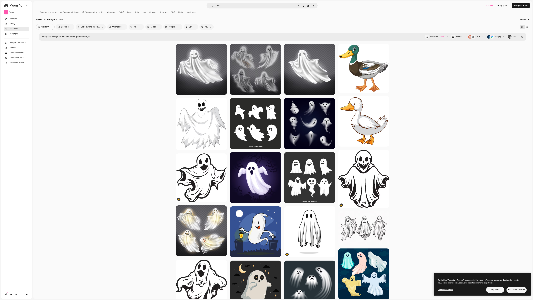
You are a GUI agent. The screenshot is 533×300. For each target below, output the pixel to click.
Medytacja (191, 12)
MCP (478, 37)
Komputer (437, 37)
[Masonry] (522, 27)
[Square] (527, 27)
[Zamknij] (522, 37)
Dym (129, 12)
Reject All (495, 290)
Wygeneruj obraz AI (48, 12)
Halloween (110, 12)
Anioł (137, 12)
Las (144, 12)
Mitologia (153, 12)
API (514, 37)
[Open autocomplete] (210, 6)
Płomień (164, 12)
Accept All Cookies (516, 290)
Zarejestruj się (520, 5)
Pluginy (498, 37)
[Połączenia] (6, 294)
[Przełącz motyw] (16, 294)
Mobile (459, 37)
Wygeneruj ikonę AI (94, 12)
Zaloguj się (502, 5)
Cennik (490, 5)
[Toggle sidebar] (27, 5)
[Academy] (11, 294)
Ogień (121, 12)
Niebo (180, 12)
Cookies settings (445, 289)
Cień (173, 12)
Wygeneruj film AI (71, 12)
